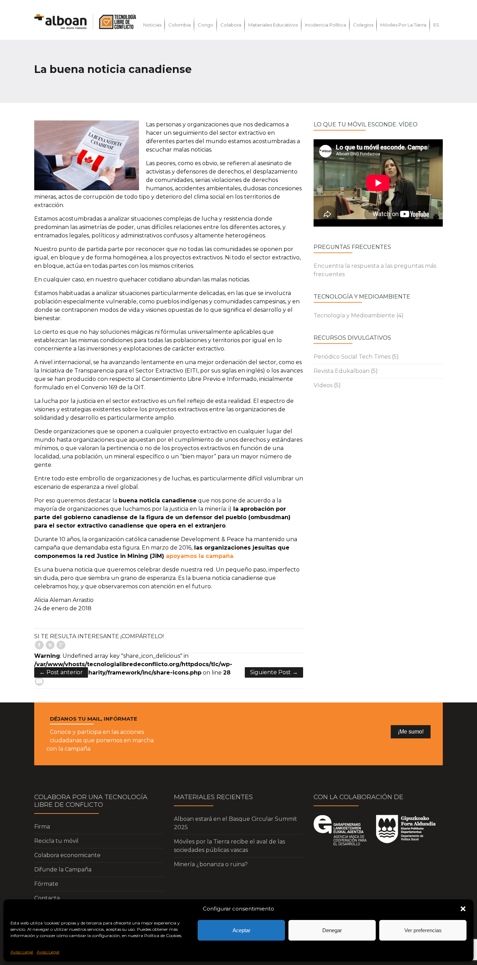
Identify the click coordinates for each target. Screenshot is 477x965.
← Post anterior (61, 672)
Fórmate (46, 884)
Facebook (39, 645)
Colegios (363, 25)
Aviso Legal (21, 952)
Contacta (47, 898)
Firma (42, 826)
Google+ (61, 645)
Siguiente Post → (274, 672)
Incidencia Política (325, 25)
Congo (205, 25)
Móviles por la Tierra (403, 25)
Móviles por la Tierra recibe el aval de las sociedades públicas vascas (229, 845)
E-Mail (39, 681)
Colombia (179, 25)
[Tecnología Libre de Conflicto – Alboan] (85, 21)
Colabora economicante (67, 855)
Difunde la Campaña (62, 869)
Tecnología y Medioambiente (354, 315)
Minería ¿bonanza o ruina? (211, 864)
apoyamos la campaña (199, 556)
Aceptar (241, 930)
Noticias (152, 25)
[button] (463, 908)
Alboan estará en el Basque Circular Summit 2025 (235, 823)
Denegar (332, 930)
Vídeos (323, 385)
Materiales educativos (273, 25)
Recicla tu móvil (56, 841)
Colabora (230, 25)
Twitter (50, 645)
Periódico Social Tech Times (352, 356)
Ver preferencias (423, 930)
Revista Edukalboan (341, 371)
